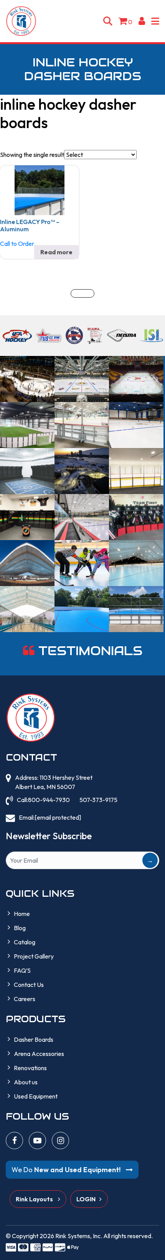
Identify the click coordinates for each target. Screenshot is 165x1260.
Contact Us (29, 984)
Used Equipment (36, 1096)
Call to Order (17, 243)
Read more (56, 252)
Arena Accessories (39, 1053)
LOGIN (86, 1199)
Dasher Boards (33, 1039)
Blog (20, 928)
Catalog (24, 942)
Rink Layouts (35, 1199)
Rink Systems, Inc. (78, 1236)
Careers (24, 999)
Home (22, 913)
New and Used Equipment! (67, 1169)
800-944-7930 (49, 800)
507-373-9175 (98, 800)
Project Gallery (34, 956)
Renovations (30, 1068)
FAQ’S (22, 970)
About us (26, 1082)
